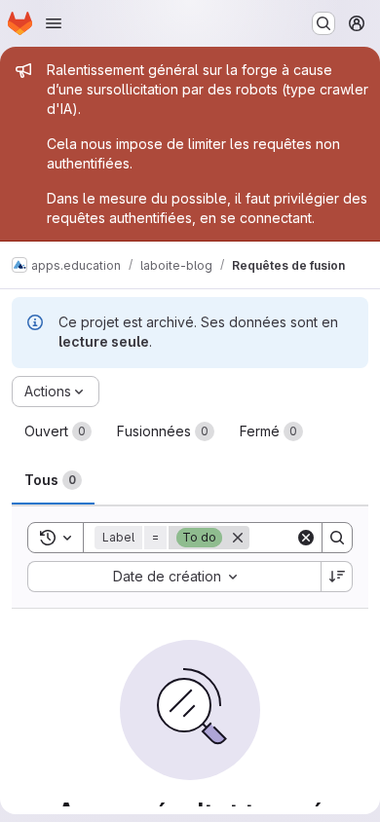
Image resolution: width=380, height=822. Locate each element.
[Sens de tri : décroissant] (337, 576)
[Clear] (306, 537)
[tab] (58, 431)
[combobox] (174, 576)
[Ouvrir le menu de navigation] (53, 23)
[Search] (337, 537)
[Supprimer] (237, 537)
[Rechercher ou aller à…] (323, 23)
